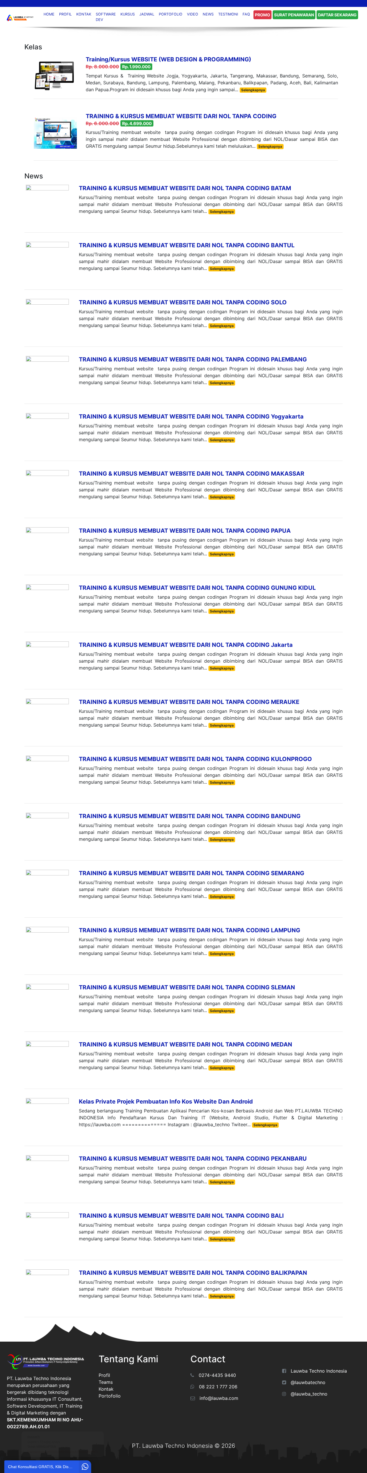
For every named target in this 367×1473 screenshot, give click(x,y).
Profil (104, 1375)
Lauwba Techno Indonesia (319, 1371)
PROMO (262, 14)
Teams (106, 1382)
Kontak (106, 1389)
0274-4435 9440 (217, 1375)
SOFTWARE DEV (106, 17)
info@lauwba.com (219, 1398)
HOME (49, 14)
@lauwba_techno (309, 1394)
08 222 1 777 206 (218, 1387)
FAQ (246, 14)
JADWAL (146, 14)
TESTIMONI (228, 14)
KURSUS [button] (127, 14)
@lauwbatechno (308, 1382)
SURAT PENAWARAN (294, 14)
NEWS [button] (208, 14)
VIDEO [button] (192, 14)
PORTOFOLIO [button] (170, 14)
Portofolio (110, 1396)
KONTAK (83, 14)
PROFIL (65, 14)
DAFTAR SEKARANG (337, 14)
